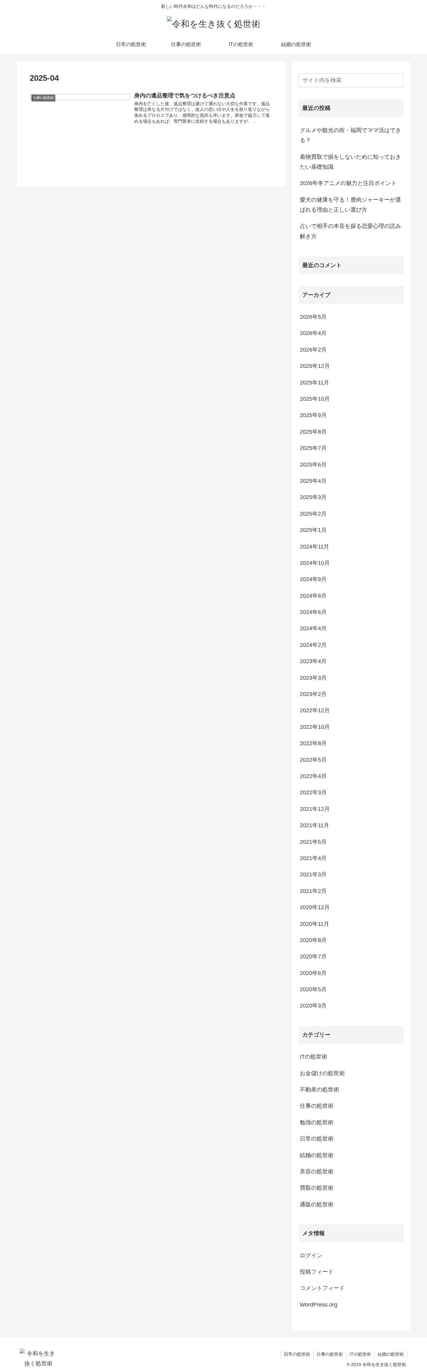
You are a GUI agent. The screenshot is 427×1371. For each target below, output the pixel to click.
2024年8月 (313, 596)
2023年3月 (313, 678)
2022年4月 (313, 776)
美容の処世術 (317, 1171)
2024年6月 (313, 612)
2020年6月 (313, 973)
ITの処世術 (313, 1057)
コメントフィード (322, 1288)
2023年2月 (313, 694)
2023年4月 (313, 661)
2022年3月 (313, 792)
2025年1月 (313, 530)
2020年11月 (314, 924)
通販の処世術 (317, 1204)
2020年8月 (313, 940)
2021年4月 (313, 858)
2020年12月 (315, 907)
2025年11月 (314, 382)
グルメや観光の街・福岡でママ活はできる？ (350, 135)
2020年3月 (313, 1005)
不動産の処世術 (319, 1089)
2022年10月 (315, 727)
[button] (398, 81)
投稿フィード (317, 1272)
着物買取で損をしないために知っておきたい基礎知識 (350, 162)
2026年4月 (313, 333)
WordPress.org (318, 1304)
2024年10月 (315, 563)
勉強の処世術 (317, 1122)
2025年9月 (313, 415)
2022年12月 (315, 710)
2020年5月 (313, 989)
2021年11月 (314, 825)
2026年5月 (313, 317)
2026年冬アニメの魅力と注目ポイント (348, 183)
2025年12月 (315, 366)
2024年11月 (314, 547)
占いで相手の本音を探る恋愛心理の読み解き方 (350, 231)
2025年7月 (313, 448)
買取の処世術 (317, 1188)
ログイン (311, 1255)
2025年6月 (313, 464)
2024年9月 (313, 579)
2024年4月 (313, 628)
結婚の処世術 (317, 1155)
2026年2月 (313, 350)
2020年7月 (313, 956)
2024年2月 (313, 645)
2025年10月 (315, 399)
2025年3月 (313, 497)
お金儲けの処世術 (322, 1073)
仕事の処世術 (317, 1106)
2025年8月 (313, 432)
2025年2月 (313, 514)
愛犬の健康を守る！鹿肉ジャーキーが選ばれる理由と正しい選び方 (350, 205)
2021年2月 (313, 891)
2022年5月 (313, 760)
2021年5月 (313, 842)
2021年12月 (315, 809)
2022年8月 (313, 743)
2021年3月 (313, 874)
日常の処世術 (317, 1139)
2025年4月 (313, 481)
